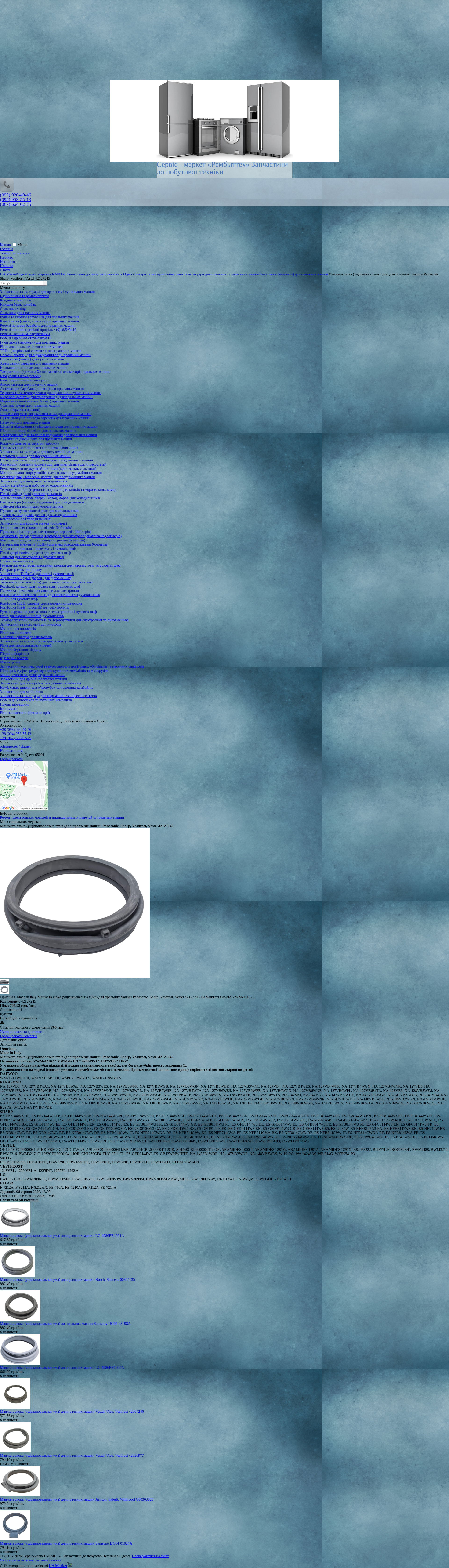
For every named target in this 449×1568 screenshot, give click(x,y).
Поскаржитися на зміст (150, 1556)
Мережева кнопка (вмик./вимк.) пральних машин (39, 401)
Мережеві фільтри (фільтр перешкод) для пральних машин (46, 397)
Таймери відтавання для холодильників (31, 506)
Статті (5, 270)
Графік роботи (11, 759)
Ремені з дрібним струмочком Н (25, 338)
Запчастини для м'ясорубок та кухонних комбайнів (40, 683)
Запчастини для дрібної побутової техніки (33, 679)
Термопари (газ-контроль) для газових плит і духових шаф (46, 582)
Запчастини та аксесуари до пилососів (30, 624)
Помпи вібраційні (14, 704)
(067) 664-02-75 (15, 204)
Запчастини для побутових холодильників (33, 481)
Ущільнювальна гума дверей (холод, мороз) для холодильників (50, 498)
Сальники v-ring (13, 309)
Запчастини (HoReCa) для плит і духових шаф (37, 574)
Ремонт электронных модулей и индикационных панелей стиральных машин (62, 817)
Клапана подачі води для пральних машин (34, 367)
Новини (6, 266)
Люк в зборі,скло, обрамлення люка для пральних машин (45, 414)
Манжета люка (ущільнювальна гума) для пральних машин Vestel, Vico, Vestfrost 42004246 (72, 1411)
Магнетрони (10, 662)
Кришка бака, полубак (18, 304)
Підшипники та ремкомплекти (24, 296)
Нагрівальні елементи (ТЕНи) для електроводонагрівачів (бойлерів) (54, 544)
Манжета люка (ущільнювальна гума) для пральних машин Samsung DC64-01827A (66, 1543)
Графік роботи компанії (18, 1036)
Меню (22, 245)
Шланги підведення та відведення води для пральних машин (49, 426)
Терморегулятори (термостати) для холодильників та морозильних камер (58, 490)
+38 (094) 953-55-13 (15, 734)
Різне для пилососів (15, 633)
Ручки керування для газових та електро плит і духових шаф (48, 612)
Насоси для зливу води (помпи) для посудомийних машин (46, 460)
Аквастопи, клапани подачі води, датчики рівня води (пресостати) (53, 464)
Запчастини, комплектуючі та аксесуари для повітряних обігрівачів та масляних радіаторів (72, 666)
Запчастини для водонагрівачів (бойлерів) (33, 523)
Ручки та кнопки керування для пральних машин (39, 317)
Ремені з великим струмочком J (25, 334)
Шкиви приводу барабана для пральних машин (38, 431)
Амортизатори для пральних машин (29, 384)
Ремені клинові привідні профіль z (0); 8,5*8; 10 (38, 330)
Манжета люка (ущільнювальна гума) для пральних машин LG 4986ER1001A (62, 1236)
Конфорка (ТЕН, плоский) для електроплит (34, 607)
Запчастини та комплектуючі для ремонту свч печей (41, 641)
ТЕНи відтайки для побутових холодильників (36, 485)
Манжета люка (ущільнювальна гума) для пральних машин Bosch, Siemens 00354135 (67, 1280)
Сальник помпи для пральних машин (30, 405)
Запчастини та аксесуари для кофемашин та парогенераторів (48, 696)
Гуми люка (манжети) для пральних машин (34, 342)
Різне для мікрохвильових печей (26, 645)
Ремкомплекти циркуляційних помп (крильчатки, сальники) (48, 469)
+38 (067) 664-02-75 (15, 738)
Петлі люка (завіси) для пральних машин (32, 359)
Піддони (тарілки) (14, 654)
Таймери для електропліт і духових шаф (32, 557)
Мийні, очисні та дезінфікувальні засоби (32, 675)
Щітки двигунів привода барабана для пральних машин (44, 418)
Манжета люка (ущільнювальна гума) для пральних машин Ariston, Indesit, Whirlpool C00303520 (76, 1499)
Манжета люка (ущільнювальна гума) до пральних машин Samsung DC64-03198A (65, 1323)
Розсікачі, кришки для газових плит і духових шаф (40, 586)
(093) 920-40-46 (15, 194)
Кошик (6, 245)
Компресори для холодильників (25, 519)
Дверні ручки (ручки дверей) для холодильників (38, 515)
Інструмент (9, 708)
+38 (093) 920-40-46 (15, 729)
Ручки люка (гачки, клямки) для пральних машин (39, 321)
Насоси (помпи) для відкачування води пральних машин (45, 355)
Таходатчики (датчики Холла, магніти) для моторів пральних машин (55, 372)
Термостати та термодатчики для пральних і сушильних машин (50, 393)
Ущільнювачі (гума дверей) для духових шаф (35, 578)
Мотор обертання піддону (20, 650)
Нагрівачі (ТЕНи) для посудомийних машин (35, 456)
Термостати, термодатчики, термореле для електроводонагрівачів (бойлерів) (61, 536)
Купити (6, 1014)
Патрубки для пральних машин (25, 422)
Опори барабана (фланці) (20, 410)
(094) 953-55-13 (15, 199)
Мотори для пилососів (18, 628)
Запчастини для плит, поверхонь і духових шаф (38, 548)
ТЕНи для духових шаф (19, 599)
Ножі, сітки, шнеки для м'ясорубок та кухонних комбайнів (46, 687)
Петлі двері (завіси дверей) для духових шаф (35, 553)
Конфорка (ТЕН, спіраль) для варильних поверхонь (41, 603)
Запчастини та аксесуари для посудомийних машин (41, 452)
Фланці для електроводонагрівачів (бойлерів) (36, 527)
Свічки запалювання (16, 561)
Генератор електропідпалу (21, 570)
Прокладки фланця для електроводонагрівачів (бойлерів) (45, 532)
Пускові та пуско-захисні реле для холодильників (39, 511)
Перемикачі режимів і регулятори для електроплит (40, 591)
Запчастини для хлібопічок (21, 692)
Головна (6, 249)
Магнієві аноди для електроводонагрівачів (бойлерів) (42, 540)
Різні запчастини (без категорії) (25, 713)
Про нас (6, 257)
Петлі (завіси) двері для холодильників (31, 494)
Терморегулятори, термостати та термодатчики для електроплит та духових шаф (64, 620)
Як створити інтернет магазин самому (30, 1560)
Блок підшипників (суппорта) (23, 380)
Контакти (7, 262)
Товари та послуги (15, 253)
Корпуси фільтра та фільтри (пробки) (29, 443)
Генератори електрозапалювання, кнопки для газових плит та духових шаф (60, 565)
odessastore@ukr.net (15, 746)
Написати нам (11, 751)
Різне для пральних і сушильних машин (31, 346)
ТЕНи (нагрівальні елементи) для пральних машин (40, 351)
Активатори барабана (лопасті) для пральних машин (42, 389)
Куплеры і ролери (14, 658)
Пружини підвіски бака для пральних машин (36, 439)
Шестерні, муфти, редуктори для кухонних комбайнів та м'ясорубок (54, 671)
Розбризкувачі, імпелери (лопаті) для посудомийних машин (47, 477)
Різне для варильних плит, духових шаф (32, 616)
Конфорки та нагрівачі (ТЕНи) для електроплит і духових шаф (50, 595)
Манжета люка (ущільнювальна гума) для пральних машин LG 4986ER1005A (62, 1367)
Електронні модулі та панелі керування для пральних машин (48, 435)
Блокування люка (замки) (20, 376)
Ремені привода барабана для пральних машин (37, 325)
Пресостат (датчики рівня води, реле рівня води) (39, 447)
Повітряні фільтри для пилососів (26, 637)
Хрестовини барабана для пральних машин (34, 363)
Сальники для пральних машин (25, 313)
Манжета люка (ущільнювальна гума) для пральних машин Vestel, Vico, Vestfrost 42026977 (72, 1455)
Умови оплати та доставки (21, 1032)
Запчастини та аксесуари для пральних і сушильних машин (47, 292)
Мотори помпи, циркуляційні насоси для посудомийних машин (51, 473)
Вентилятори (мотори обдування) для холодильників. (43, 502)
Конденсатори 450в (15, 300)
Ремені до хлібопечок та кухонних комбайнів (36, 700)
